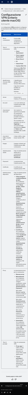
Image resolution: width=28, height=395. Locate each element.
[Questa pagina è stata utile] (12, 379)
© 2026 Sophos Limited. (6, 389)
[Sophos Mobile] (2, 9)
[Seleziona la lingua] (11, 1)
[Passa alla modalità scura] (8, 1)
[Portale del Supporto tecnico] (4, 393)
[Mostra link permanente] (26, 15)
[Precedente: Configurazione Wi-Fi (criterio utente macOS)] (2, 386)
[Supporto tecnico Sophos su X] (2, 393)
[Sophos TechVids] (7, 393)
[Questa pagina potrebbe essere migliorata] (15, 379)
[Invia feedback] (10, 393)
